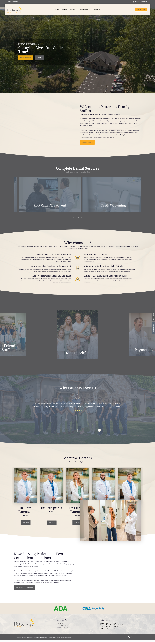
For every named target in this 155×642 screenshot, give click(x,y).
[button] (25, 57)
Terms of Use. (56, 637)
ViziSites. (50, 637)
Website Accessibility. (66, 637)
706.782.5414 (65, 627)
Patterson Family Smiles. (27, 637)
